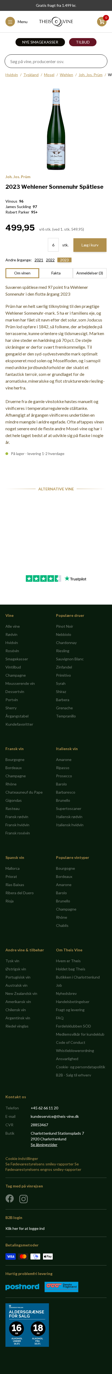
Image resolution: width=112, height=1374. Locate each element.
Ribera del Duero (19, 892)
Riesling (62, 650)
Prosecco (64, 775)
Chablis (62, 925)
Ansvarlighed (67, 1058)
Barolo (61, 784)
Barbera (62, 699)
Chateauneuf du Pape (24, 792)
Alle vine (12, 626)
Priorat (11, 876)
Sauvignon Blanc (70, 659)
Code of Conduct (70, 1042)
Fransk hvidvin (17, 824)
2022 (50, 260)
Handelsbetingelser (72, 1001)
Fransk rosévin (17, 833)
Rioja (9, 901)
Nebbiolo (63, 634)
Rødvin (11, 634)
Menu (22, 21)
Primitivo (63, 675)
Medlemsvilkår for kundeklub (80, 1034)
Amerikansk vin (18, 1001)
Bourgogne (14, 759)
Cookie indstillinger (21, 1158)
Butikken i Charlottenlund (78, 977)
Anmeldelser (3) (89, 273)
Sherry (11, 707)
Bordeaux (13, 767)
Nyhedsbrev (66, 993)
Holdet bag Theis (70, 969)
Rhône (11, 784)
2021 (39, 260)
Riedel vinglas (17, 1026)
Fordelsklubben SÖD (73, 1026)
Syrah (61, 683)
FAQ (60, 1018)
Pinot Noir (64, 626)
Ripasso (62, 767)
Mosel (49, 74)
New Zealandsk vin (21, 993)
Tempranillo (66, 716)
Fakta (56, 273)
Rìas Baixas (14, 884)
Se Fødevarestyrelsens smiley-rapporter (39, 1164)
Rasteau (12, 808)
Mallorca (12, 868)
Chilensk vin (15, 1009)
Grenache (64, 707)
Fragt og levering (70, 1009)
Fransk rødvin (16, 816)
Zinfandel (64, 667)
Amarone (63, 759)
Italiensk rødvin (69, 816)
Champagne (15, 675)
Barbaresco (65, 792)
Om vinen (22, 273)
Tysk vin (12, 960)
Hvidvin (11, 74)
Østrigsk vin (15, 969)
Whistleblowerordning (75, 1050)
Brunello (63, 800)
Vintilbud (13, 667)
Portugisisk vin (17, 977)
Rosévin (12, 650)
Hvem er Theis (68, 960)
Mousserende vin (20, 683)
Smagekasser (16, 659)
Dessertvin (14, 691)
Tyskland (31, 74)
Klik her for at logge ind (25, 1228)
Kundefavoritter (19, 724)
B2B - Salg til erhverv (73, 1075)
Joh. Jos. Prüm (90, 74)
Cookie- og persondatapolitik (80, 1066)
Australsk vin (16, 985)
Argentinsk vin (17, 1018)
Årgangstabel (17, 716)
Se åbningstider (44, 1144)
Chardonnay (66, 642)
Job (59, 985)
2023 (64, 260)
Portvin (11, 699)
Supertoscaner (68, 808)
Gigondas (13, 800)
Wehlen (66, 74)
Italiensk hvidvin (69, 824)
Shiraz (61, 691)
